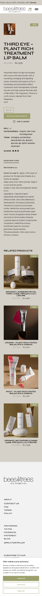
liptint (24, 143)
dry (23, 140)
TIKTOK (8, 529)
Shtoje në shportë (17, 116)
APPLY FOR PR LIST (14, 543)
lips (20, 143)
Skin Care (31, 131)
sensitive (31, 143)
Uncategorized (25, 134)
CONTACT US (11, 503)
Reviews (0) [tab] (10, 168)
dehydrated (16, 140)
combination (25, 137)
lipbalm (29, 140)
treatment (15, 146)
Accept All (21, 578)
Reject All (21, 591)
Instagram (10, 526)
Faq (6, 507)
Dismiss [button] (33, 2)
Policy (8, 513)
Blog (7, 539)
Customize (21, 585)
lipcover (14, 143)
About (8, 499)
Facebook (10, 532)
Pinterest (10, 535)
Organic (22, 131)
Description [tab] (11, 161)
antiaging (15, 137)
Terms (8, 510)
